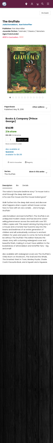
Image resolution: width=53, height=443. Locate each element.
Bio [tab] (17, 185)
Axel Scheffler (25, 24)
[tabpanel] (26, 229)
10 (36, 97)
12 (42, 97)
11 (39, 97)
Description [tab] (7, 185)
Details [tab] (25, 185)
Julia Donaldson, (10, 24)
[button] (26, 4)
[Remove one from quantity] (7, 139)
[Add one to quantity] (13, 139)
